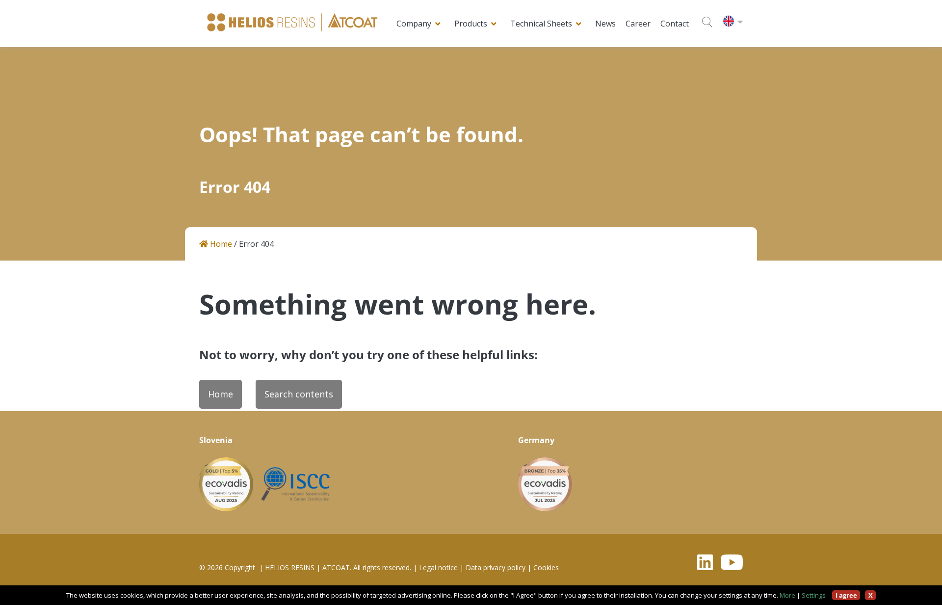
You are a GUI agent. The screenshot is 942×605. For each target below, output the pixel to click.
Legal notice (438, 567)
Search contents (298, 394)
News (605, 23)
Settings (814, 595)
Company (413, 23)
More (787, 595)
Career (638, 23)
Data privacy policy (495, 567)
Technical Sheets (541, 23)
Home (220, 244)
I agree (846, 595)
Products (470, 23)
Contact (674, 23)
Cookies (546, 567)
